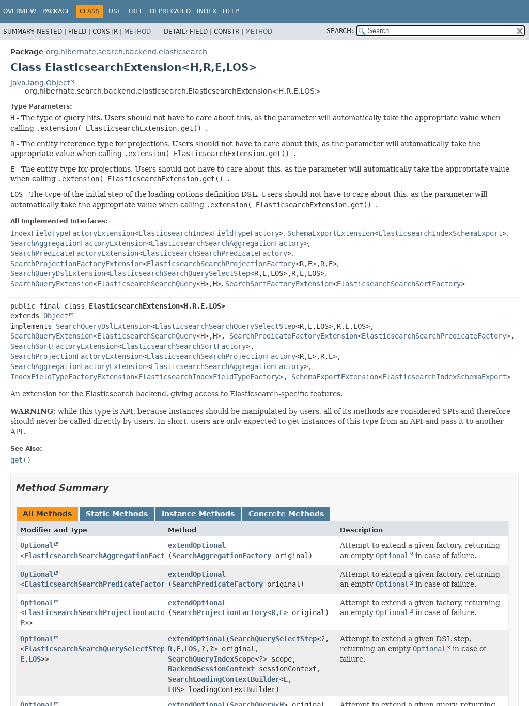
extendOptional (197, 545)
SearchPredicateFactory (217, 584)
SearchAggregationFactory (221, 555)
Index (206, 11)
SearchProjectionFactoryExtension (76, 263)
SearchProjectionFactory (219, 612)
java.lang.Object (40, 83)
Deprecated (170, 11)
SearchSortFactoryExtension (279, 284)
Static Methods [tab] (117, 514)
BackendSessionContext (211, 669)
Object (55, 316)
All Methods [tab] (47, 514)
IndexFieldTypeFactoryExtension (72, 233)
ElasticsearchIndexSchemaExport (440, 233)
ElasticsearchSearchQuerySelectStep (180, 273)
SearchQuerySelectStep (273, 639)
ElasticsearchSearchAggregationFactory (227, 243)
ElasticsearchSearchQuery (146, 284)
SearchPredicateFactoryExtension (74, 253)
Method (137, 31)
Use (114, 11)
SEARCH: (339, 31)
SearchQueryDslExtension (57, 273)
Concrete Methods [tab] (286, 514)
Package (56, 11)
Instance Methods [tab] (198, 514)
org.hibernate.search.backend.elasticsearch (126, 52)
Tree (136, 11)
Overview (19, 11)
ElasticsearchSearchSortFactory (399, 284)
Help (231, 11)
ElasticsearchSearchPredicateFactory (215, 253)
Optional (36, 545)
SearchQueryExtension (51, 284)
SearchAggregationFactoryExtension (78, 243)
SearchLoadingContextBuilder (223, 679)
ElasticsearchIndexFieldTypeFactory (208, 233)
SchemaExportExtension (330, 233)
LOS (34, 659)
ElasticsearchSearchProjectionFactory (221, 263)
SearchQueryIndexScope (211, 659)
